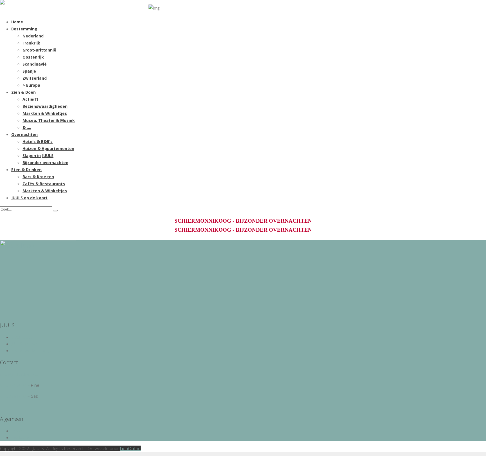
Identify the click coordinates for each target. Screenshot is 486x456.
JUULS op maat (25, 344)
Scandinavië (34, 64)
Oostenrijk (33, 57)
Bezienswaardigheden (45, 106)
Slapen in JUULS (37, 155)
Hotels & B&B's (37, 141)
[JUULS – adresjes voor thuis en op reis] (2, 3)
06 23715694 (13, 385)
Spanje (29, 71)
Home (17, 21)
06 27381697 (13, 396)
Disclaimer (21, 437)
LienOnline (130, 448)
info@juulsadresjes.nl (21, 374)
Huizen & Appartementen (48, 148)
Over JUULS (22, 337)
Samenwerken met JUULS (35, 350)
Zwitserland (34, 78)
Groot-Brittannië (39, 50)
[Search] (55, 210)
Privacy (17, 430)
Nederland (33, 36)
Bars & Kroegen (38, 176)
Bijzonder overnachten (45, 162)
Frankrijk (31, 43)
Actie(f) (30, 99)
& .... (26, 127)
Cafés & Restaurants (43, 183)
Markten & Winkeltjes (44, 113)
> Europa (31, 85)
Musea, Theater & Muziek (48, 120)
